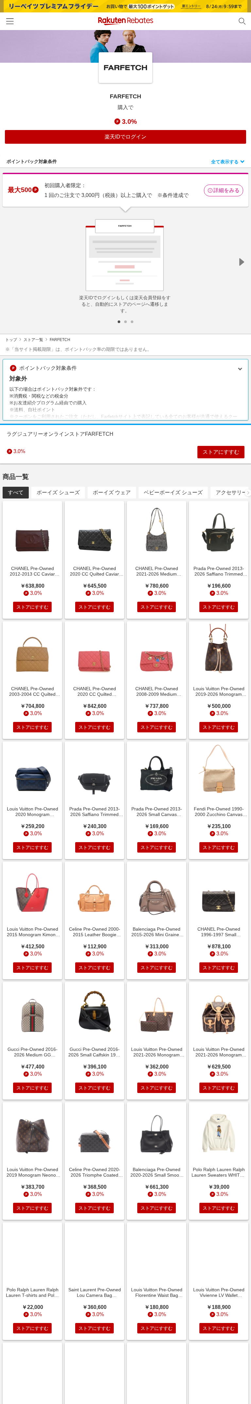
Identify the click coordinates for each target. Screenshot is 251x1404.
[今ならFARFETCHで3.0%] (125, 46)
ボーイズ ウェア (112, 492)
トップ (11, 339)
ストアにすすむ (221, 452)
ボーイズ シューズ (58, 492)
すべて (16, 492)
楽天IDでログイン (125, 136)
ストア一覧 (33, 339)
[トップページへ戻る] (125, 21)
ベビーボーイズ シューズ (173, 492)
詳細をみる (226, 190)
